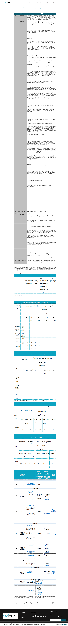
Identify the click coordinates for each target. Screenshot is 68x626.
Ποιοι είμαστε (31, 2)
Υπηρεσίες (36, 2)
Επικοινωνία (59, 2)
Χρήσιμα (54, 2)
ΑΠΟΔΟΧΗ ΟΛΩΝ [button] (65, 624)
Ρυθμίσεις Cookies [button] (59, 624)
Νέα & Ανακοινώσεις (49, 2)
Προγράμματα (42, 2)
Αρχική (27, 2)
